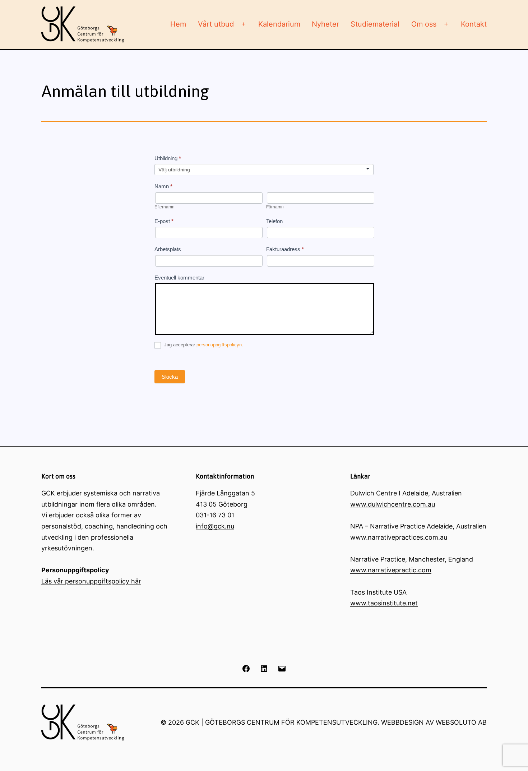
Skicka (170, 377)
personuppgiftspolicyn (219, 345)
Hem (178, 24)
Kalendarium (279, 24)
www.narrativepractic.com (390, 570)
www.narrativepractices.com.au (398, 537)
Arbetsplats (167, 249)
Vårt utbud (216, 24)
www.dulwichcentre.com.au (392, 504)
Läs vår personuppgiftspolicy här (91, 581)
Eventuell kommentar (179, 277)
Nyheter (325, 24)
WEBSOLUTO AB (461, 722)
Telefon (274, 221)
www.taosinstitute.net (384, 603)
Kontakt (474, 24)
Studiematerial (375, 24)
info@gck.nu (215, 526)
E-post (163, 221)
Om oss (423, 24)
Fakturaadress (285, 249)
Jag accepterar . (203, 345)
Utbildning (167, 158)
